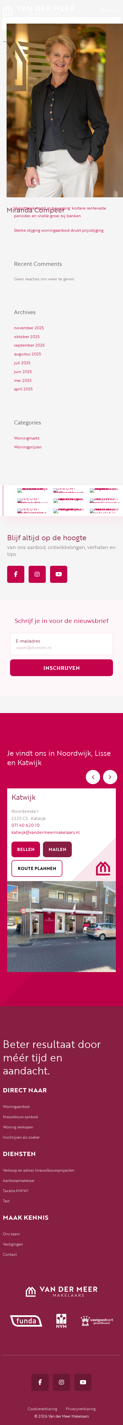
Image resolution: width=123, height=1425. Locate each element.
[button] (93, 777)
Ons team (11, 1234)
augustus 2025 (27, 354)
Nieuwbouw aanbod (20, 1117)
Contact (10, 1254)
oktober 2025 (26, 336)
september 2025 (29, 345)
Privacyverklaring (81, 1409)
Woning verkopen (18, 1127)
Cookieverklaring (42, 1409)
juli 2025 (22, 363)
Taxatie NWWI (15, 1191)
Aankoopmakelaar (19, 1180)
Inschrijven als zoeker (21, 1137)
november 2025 (29, 328)
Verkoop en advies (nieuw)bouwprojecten (38, 1170)
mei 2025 (22, 380)
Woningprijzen (28, 447)
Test (6, 1201)
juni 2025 (23, 371)
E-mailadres (28, 641)
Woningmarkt (26, 438)
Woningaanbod (16, 1106)
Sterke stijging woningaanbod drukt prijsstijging (58, 230)
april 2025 (23, 389)
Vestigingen (13, 1244)
